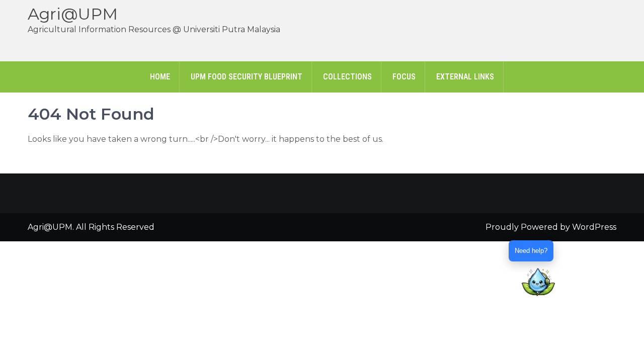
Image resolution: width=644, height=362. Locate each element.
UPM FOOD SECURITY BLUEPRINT (246, 76)
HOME (160, 76)
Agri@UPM (73, 14)
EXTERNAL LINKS (465, 76)
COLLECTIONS (347, 76)
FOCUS (404, 76)
